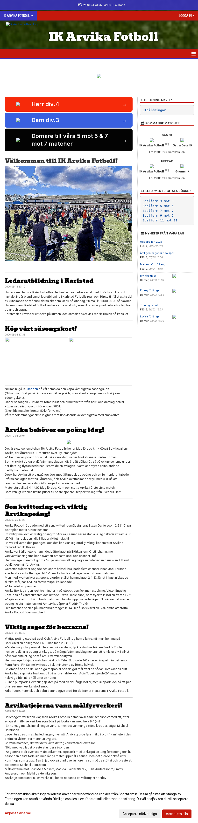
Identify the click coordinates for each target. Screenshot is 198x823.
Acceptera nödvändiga (139, 814)
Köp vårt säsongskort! (41, 328)
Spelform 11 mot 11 (160, 220)
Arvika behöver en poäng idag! (54, 429)
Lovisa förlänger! (150, 316)
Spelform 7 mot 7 (158, 211)
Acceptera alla (177, 814)
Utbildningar (154, 110)
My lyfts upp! (148, 275)
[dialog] (99, 803)
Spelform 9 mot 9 (158, 215)
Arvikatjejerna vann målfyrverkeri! (63, 705)
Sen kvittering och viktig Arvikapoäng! (46, 510)
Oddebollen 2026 (151, 241)
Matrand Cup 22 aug (152, 264)
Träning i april (149, 305)
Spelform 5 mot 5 (158, 206)
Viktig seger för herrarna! (47, 627)
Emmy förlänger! (150, 290)
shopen (32, 389)
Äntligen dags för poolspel (157, 253)
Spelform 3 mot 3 (158, 201)
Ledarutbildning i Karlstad (49, 280)
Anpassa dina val (18, 813)
